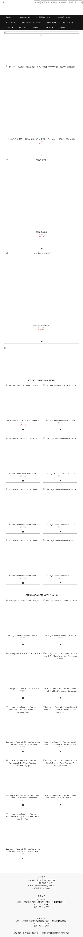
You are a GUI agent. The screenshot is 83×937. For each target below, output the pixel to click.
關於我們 (9, 17)
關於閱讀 (49, 27)
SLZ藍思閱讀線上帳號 (43, 17)
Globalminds (51, 22)
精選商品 (35, 27)
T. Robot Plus (24, 17)
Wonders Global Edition (31, 22)
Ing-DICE (9, 27)
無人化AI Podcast (69, 22)
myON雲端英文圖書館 (63, 17)
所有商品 (62, 27)
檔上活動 (22, 27)
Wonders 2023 (11, 22)
